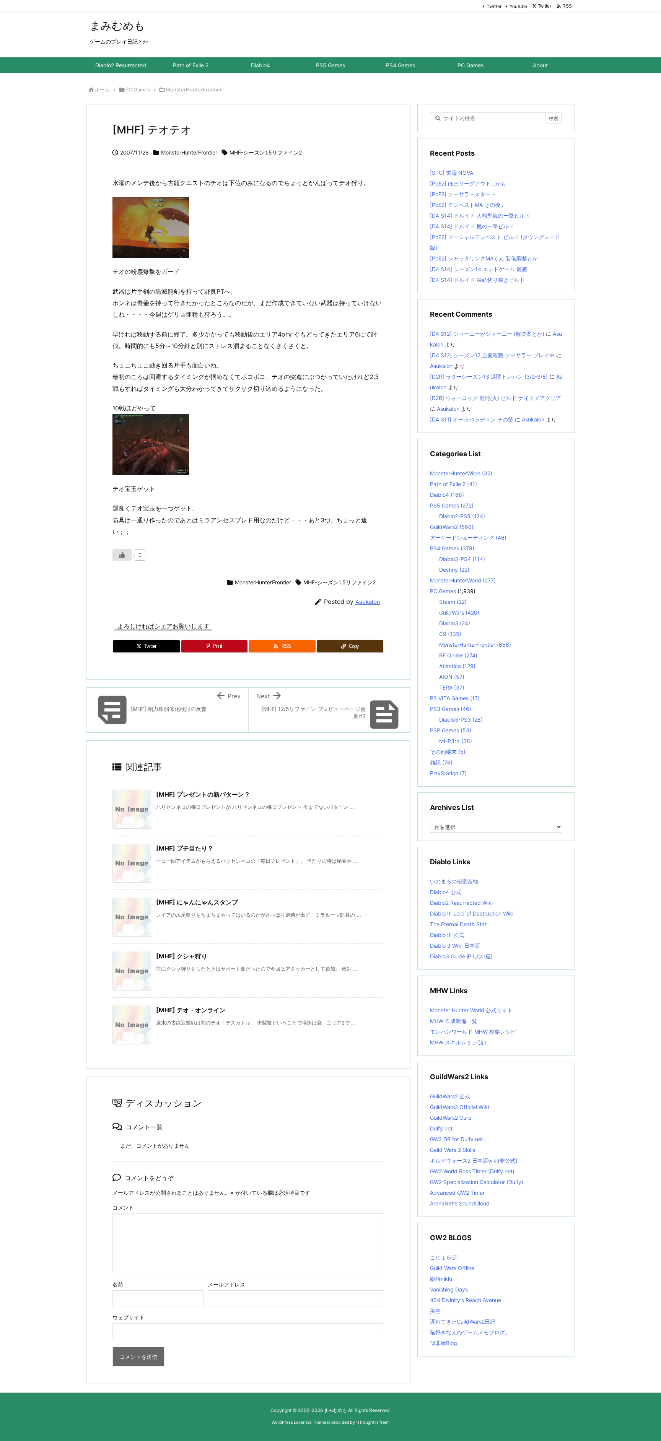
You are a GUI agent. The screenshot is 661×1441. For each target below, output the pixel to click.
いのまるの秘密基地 (454, 881)
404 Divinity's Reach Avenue (465, 1300)
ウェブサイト (128, 1317)
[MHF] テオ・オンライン (191, 1010)
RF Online (458, 655)
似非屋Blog (443, 1343)
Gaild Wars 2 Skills (452, 1150)
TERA (451, 687)
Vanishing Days (449, 1289)
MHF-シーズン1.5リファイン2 (266, 152)
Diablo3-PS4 (462, 559)
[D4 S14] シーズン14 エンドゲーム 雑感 (478, 269)
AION (451, 676)
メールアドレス (226, 1284)
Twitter (494, 6)
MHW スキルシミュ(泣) (458, 1042)
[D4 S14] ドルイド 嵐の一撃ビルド (472, 226)
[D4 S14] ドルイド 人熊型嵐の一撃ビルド (480, 215)
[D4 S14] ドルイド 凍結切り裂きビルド (477, 279)
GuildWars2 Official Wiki (459, 1107)
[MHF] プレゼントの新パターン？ (203, 794)
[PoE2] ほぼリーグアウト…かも (468, 183)
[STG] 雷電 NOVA (451, 172)
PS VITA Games (455, 698)
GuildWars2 (452, 527)
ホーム (102, 89)
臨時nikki (441, 1278)
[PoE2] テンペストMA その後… (467, 205)
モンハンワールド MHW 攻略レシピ (473, 1031)
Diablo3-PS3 (461, 719)
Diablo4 (447, 494)
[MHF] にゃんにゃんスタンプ (197, 902)
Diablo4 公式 (445, 892)
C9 (450, 634)
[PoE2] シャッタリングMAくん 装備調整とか (484, 258)
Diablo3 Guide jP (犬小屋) (461, 956)
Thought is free (372, 1422)
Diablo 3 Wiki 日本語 (455, 945)
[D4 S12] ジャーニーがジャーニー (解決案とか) (487, 333)
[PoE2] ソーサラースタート (463, 194)
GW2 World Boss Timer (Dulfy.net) (472, 1171)
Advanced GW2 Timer (457, 1192)
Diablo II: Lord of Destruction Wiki (471, 913)
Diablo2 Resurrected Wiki (461, 902)
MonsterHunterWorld (463, 580)
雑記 (441, 762)
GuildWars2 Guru (450, 1117)
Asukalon (367, 601)
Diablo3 (454, 623)
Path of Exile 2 (453, 484)
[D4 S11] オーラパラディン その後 (471, 419)
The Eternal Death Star (458, 924)
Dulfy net (441, 1128)
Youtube (518, 6)
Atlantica (457, 666)
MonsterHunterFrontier (194, 89)
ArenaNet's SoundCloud (460, 1203)
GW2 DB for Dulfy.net (456, 1139)
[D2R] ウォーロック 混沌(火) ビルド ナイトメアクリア (495, 398)
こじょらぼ (443, 1257)
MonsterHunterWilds (461, 473)
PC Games (137, 89)
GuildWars (459, 612)
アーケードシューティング (468, 537)
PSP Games (450, 730)
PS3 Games (450, 709)
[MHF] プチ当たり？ (184, 848)
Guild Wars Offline (452, 1268)
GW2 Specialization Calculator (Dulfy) (476, 1182)
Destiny (454, 569)
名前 (117, 1284)
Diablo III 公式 (447, 935)
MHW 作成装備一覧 (453, 1021)
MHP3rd (455, 741)
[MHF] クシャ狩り (181, 956)
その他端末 (448, 751)
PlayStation (448, 773)
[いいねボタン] (122, 555)
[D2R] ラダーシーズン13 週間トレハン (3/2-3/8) (489, 376)
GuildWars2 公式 (450, 1096)
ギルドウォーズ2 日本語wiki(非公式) (474, 1160)
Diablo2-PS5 (462, 516)
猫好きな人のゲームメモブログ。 (470, 1332)
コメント (123, 1207)
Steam (453, 602)
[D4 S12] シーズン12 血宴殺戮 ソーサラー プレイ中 (492, 355)
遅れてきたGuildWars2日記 (462, 1321)
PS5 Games (452, 505)
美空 (435, 1311)
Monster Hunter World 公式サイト (471, 1010)
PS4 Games (452, 548)
